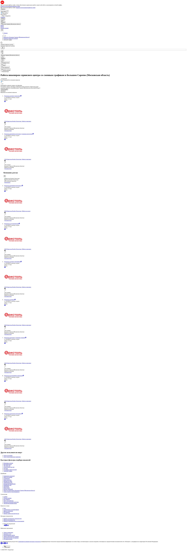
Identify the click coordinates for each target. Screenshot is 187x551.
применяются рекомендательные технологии (29, 541)
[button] (2, 25)
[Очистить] (3, 48)
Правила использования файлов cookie (25, 7)
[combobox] (7, 44)
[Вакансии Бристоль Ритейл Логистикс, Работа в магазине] (95, 111)
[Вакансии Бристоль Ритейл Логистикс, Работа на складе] (95, 201)
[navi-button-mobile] (2, 30)
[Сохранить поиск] (2, 52)
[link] (3, 22)
